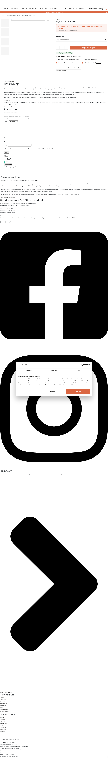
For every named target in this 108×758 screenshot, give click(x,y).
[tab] (55, 81)
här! (73, 218)
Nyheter (71, 8)
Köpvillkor (3, 705)
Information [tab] (54, 370)
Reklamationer (4, 709)
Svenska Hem (33, 8)
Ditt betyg (6, 121)
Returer (2, 707)
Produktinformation (9, 81)
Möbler (6, 8)
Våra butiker (3, 701)
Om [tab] (79, 370)
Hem (3, 15)
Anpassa (52, 391)
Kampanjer (43, 8)
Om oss (2, 697)
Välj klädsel (60, 36)
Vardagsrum (17, 15)
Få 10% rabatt (93, 59)
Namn (6, 141)
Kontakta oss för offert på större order (68, 68)
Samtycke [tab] (29, 370)
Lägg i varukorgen (88, 48)
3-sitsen (84, 92)
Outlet (64, 8)
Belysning (24, 8)
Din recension (8, 138)
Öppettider (3, 699)
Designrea (2, 731)
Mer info (77, 56)
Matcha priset (75, 59)
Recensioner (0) (8, 106)
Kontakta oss (3, 703)
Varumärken (80, 8)
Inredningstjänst (4, 711)
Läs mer (98, 63)
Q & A (6, 156)
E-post (6, 145)
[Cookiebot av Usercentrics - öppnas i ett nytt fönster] (82, 365)
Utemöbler (14, 8)
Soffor (23, 15)
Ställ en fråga (8, 164)
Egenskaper (7, 100)
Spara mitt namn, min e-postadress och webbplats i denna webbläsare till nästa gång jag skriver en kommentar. (34, 148)
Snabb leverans (55, 8)
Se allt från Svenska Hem (8, 197)
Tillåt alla (78, 391)
